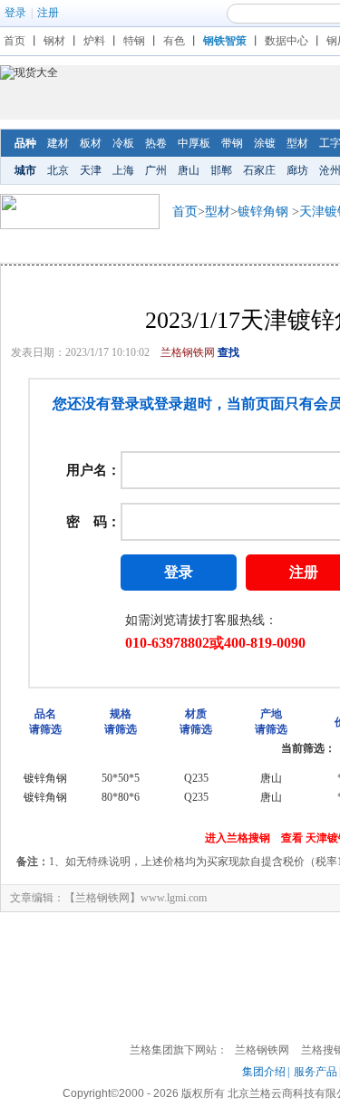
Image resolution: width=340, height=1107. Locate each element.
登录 (15, 12)
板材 (91, 143)
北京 (58, 170)
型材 (297, 143)
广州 (156, 170)
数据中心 (286, 40)
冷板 (123, 143)
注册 (48, 12)
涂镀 (265, 143)
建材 (58, 143)
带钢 (232, 143)
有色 (174, 40)
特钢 (134, 40)
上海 (123, 170)
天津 (91, 170)
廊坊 (297, 170)
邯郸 (221, 170)
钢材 (54, 40)
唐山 (188, 170)
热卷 (156, 143)
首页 (14, 40)
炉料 (94, 40)
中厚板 (194, 143)
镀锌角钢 (263, 211)
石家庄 (259, 170)
